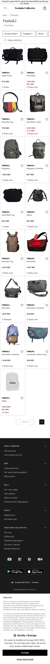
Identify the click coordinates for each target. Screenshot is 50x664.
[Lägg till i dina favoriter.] (21, 72)
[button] (45, 8)
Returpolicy (9, 476)
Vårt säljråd (9, 493)
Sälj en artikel (10, 497)
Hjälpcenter (9, 515)
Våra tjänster (11, 446)
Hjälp (7, 510)
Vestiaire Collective (15, 528)
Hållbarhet (9, 536)
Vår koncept (10, 450)
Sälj (6, 485)
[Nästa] (31, 421)
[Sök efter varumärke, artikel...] (5, 8)
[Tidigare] (18, 421)
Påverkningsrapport (13, 540)
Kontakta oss (10, 519)
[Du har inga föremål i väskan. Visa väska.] (45, 8)
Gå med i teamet (12, 544)
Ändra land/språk (25, 659)
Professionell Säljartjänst (16, 501)
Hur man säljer (11, 489)
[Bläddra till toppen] (41, 421)
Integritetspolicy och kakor (23, 589)
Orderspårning (11, 468)
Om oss (7, 532)
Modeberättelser (12, 548)
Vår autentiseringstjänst (15, 472)
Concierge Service (13, 454)
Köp (6, 463)
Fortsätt (25, 652)
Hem (5, 15)
